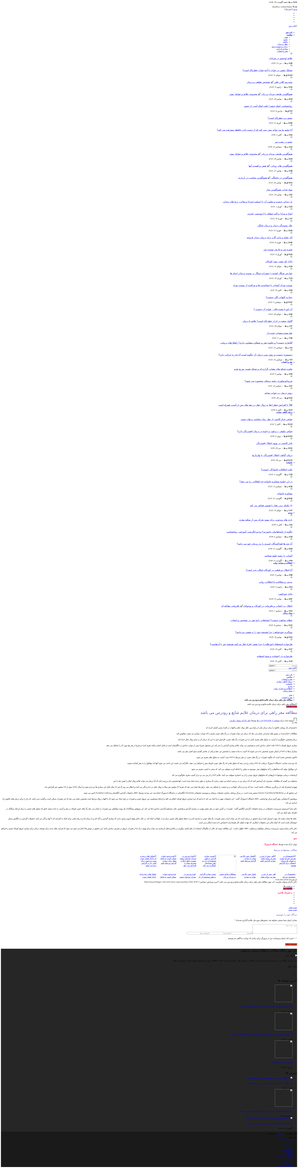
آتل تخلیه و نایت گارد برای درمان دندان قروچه (269, 237)
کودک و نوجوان (286, 1159)
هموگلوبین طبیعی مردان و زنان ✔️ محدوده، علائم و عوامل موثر (260, 94)
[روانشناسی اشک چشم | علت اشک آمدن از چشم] (291, 101)
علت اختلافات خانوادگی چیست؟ (276, 469)
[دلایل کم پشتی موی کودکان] (291, 257)
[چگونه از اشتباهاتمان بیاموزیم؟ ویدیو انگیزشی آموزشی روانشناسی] (291, 527)
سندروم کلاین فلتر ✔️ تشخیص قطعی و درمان (269, 82)
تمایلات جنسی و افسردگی (281, 1062)
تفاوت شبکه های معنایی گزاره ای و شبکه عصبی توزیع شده (263, 369)
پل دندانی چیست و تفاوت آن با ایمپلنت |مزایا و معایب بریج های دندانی (257, 201)
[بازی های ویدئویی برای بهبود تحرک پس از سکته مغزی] (291, 515)
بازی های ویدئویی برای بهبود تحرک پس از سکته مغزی (265, 519)
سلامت (289, 35)
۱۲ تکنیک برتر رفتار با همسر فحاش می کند (271, 505)
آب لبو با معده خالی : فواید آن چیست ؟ (273, 309)
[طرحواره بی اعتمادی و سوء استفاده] (291, 652)
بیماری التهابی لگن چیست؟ (279, 297)
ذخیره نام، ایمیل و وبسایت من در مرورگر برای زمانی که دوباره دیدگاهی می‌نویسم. (261, 938)
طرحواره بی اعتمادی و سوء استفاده (274, 656)
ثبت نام (288, 9)
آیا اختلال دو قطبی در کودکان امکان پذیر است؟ (269, 570)
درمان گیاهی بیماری (284, 412)
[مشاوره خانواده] (291, 489)
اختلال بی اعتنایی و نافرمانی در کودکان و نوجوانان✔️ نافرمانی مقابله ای (256, 606)
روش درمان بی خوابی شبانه (278, 393)
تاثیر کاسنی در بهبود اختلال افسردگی (274, 443)
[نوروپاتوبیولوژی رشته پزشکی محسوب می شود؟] (291, 376)
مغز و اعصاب (286, 362)
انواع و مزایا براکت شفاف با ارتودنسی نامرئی (269, 213)
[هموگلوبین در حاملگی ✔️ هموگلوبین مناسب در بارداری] (291, 173)
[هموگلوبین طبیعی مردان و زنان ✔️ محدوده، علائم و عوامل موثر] (291, 89)
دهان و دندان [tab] (282, 44)
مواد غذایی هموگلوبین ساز (279, 189)
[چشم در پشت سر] (291, 137)
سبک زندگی (287, 613)
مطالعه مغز (287, 889)
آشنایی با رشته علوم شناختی (278, 555)
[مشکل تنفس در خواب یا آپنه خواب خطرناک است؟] (291, 66)
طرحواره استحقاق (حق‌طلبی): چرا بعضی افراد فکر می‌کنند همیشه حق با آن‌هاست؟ (251, 644)
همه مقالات (287, 1145)
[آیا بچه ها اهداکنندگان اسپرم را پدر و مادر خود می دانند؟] (291, 539)
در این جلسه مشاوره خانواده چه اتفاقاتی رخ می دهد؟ (265, 481)
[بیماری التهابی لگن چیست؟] (291, 293)
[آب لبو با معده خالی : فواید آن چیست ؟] (291, 305)
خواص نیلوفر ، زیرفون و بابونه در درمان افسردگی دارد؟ (264, 431)
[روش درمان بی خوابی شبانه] (291, 388)
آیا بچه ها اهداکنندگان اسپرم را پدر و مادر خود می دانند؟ (264, 543)
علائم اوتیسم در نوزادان (280, 58)
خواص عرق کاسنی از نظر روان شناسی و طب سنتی (266, 419)
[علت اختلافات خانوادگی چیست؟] (291, 465)
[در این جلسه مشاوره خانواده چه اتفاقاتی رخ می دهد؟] (291, 477)
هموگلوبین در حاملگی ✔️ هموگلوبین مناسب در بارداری (265, 177)
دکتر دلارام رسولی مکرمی (240, 721)
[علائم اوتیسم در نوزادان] (291, 54)
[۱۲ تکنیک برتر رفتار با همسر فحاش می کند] (291, 501)
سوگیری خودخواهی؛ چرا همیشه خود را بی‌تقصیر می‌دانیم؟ (263, 632)
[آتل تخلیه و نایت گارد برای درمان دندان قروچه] (291, 233)
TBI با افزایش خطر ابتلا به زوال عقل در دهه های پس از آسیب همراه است (255, 405)
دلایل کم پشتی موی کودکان (278, 261)
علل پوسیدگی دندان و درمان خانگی (274, 225)
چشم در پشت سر (283, 142)
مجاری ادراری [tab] (282, 49)
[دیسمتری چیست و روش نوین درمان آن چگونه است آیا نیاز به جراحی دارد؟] (291, 350)
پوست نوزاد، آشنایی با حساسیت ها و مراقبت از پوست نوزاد (262, 285)
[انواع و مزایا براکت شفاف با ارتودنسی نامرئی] (291, 209)
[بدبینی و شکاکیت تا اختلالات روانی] (291, 577)
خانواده (289, 462)
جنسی (289, 1164)
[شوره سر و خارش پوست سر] (291, 245)
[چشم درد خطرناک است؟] (291, 113)
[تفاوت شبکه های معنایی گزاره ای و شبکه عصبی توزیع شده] (291, 364)
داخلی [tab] (285, 42)
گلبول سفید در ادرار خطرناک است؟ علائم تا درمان (267, 321)
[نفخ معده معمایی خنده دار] (291, 328)
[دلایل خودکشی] (291, 589)
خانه (290, 695)
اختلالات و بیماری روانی (282, 563)
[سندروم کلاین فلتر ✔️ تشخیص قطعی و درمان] (291, 78)
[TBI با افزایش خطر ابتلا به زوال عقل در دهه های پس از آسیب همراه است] (291, 400)
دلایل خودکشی (285, 594)
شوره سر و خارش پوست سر (278, 249)
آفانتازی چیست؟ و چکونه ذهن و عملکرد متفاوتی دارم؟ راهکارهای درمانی (256, 342)
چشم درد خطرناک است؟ (280, 118)
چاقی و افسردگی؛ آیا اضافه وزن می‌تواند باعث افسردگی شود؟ (266, 1006)
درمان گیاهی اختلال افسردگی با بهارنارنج (272, 455)
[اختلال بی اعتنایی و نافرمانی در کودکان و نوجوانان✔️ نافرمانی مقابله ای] (291, 601)
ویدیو (290, 513)
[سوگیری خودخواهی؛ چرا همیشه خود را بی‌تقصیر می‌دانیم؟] (291, 628)
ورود (295, 9)
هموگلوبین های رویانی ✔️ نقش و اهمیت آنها (270, 166)
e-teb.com (282, 1137)
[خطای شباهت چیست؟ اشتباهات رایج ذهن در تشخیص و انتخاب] (291, 616)
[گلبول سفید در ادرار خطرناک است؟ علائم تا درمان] (291, 317)
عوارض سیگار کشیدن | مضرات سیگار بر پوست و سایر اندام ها (261, 273)
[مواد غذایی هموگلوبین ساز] (291, 185)
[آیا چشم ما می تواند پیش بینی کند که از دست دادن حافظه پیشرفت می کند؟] (291, 125)
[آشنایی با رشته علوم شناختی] (291, 551)
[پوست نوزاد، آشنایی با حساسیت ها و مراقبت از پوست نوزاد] (291, 281)
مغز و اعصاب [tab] (282, 51)
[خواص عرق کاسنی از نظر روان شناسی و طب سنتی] (291, 415)
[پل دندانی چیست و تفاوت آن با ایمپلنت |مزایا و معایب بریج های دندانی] (291, 197)
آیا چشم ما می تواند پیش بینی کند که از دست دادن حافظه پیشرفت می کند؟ (254, 130)
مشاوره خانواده (284, 493)
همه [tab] (286, 37)
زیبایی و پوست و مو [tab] (280, 47)
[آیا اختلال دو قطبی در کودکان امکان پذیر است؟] (291, 565)
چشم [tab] (285, 40)
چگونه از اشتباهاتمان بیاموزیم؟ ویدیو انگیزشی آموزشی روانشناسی (259, 531)
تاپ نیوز (289, 32)
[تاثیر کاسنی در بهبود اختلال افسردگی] (291, 439)
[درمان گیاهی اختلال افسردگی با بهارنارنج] (291, 451)
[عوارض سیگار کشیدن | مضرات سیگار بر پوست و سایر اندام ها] (291, 269)
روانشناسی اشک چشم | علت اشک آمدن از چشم (268, 106)
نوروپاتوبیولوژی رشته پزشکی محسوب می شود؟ (268, 381)
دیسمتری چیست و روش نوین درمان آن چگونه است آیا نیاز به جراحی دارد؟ (255, 354)
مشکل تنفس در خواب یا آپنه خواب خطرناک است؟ (267, 70)
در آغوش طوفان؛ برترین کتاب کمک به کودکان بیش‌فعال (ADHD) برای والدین (260, 1034)
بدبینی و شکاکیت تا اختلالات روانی (275, 582)
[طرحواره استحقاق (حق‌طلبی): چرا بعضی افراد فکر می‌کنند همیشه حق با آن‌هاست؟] (291, 640)
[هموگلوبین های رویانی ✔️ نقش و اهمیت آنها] (291, 161)
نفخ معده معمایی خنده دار (279, 333)
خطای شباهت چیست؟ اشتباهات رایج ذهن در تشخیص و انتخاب (261, 620)
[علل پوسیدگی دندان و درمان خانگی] (291, 221)
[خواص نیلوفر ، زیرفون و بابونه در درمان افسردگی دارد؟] (291, 427)
